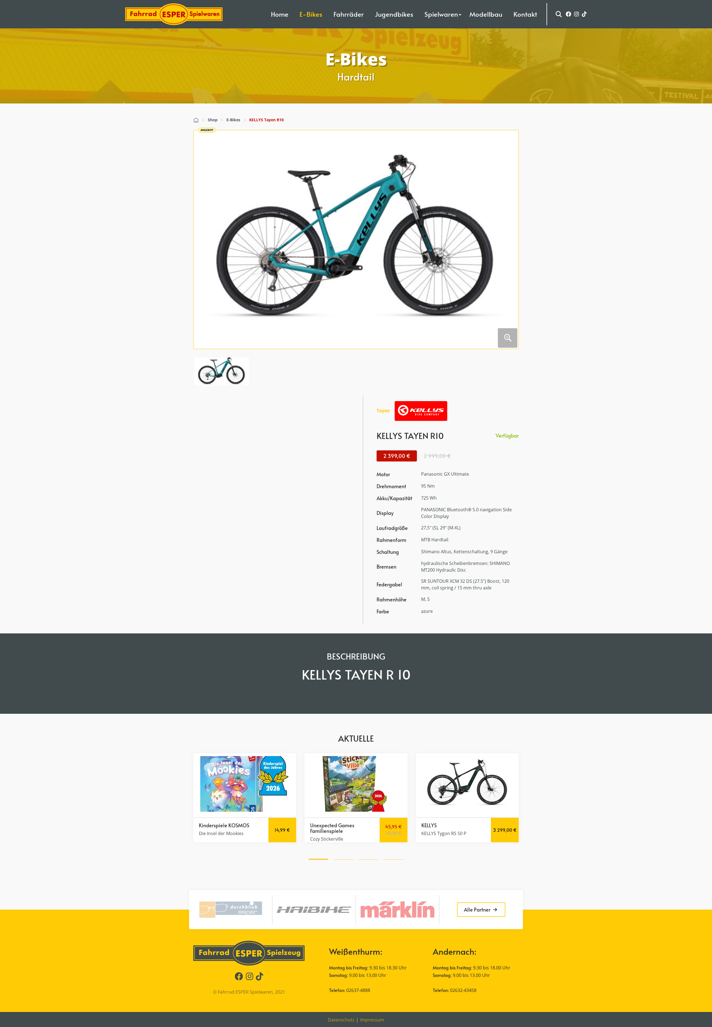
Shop (212, 119)
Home (279, 14)
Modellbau (485, 14)
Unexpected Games (224, 825)
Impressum (372, 1020)
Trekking (433, 825)
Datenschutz (341, 1020)
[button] (318, 858)
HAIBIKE (453, 825)
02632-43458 (463, 990)
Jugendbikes (394, 14)
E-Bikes (311, 14)
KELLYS (320, 825)
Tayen (383, 411)
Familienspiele (218, 830)
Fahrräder (348, 14)
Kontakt (525, 14)
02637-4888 (358, 990)
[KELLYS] (421, 411)
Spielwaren (441, 14)
